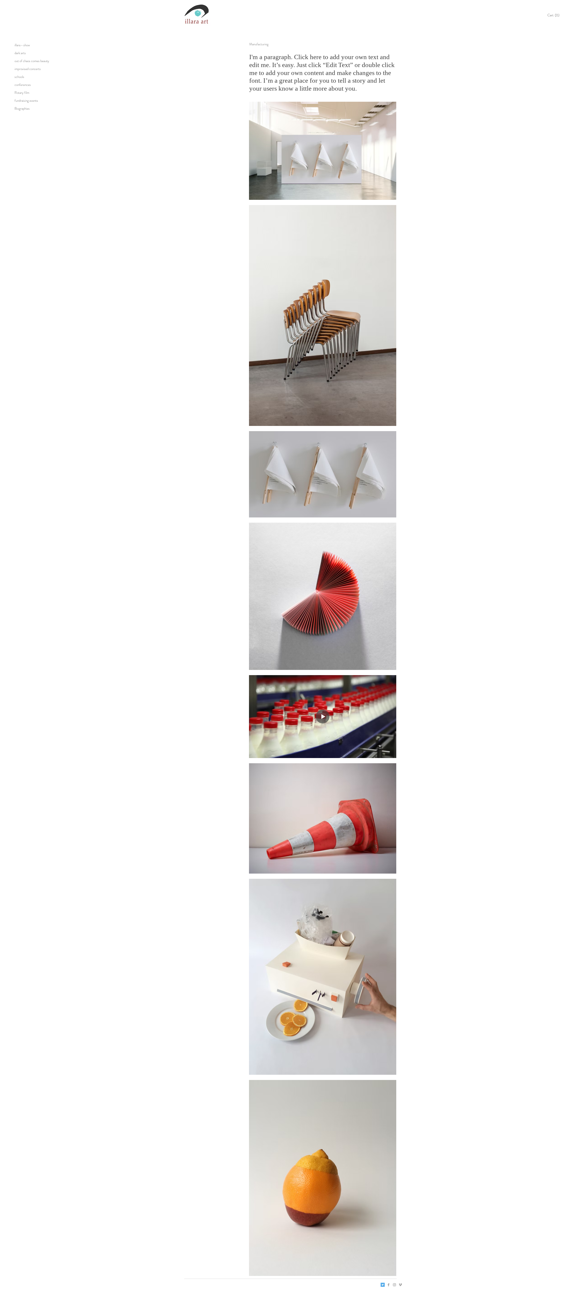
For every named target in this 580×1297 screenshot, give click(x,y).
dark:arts (20, 53)
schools (19, 76)
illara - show (22, 45)
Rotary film (21, 92)
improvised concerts (27, 68)
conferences (22, 84)
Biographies (22, 108)
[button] (554, 15)
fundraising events (26, 100)
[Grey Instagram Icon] (394, 1285)
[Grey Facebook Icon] (389, 1285)
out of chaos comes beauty (31, 60)
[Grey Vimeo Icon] (400, 1285)
